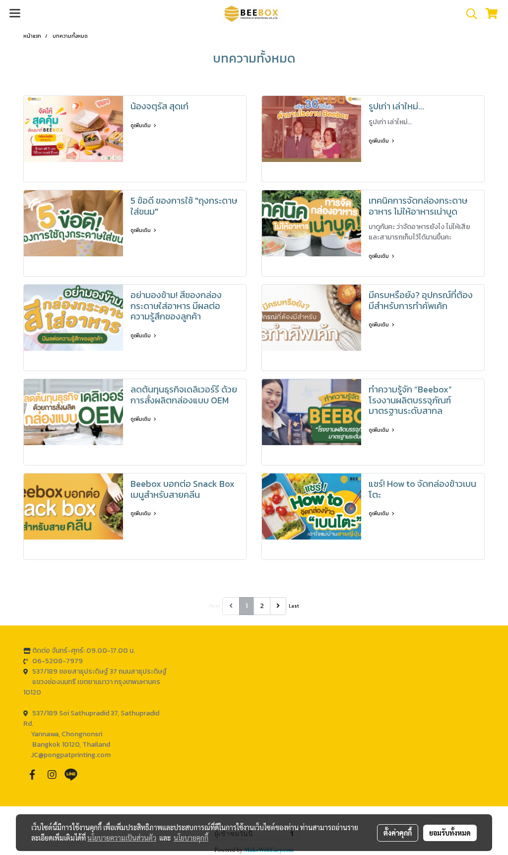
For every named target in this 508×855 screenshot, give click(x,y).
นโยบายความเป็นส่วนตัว (121, 837)
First (214, 606)
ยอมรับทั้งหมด (450, 832)
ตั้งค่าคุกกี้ (397, 832)
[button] (468, 13)
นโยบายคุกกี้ (191, 837)
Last (294, 606)
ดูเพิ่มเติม (141, 125)
